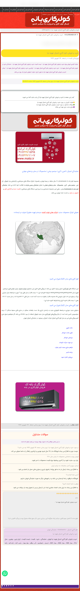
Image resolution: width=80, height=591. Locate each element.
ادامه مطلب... (73, 425)
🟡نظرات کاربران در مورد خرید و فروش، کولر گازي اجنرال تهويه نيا (56, 102)
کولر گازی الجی (67, 10)
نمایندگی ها (6, 10)
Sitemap (71, 15)
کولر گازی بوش (28, 10)
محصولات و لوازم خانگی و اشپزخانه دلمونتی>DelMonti (55, 15)
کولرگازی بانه (13, 10)
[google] (6, 586)
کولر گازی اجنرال (75, 10)
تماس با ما (76, 15)
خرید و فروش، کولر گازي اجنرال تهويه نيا (64, 539)
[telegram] (13, 586)
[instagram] (11, 586)
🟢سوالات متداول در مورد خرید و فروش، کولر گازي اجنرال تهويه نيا (55, 105)
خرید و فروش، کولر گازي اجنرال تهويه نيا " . (66, 502)
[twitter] (4, 586)
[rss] (8, 586)
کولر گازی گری (20, 10)
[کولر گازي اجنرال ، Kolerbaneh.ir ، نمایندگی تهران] (49, 27)
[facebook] (2, 586)
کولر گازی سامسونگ (49, 10)
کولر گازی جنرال (58, 10)
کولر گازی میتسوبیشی (38, 10)
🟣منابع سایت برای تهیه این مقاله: (65, 107)
